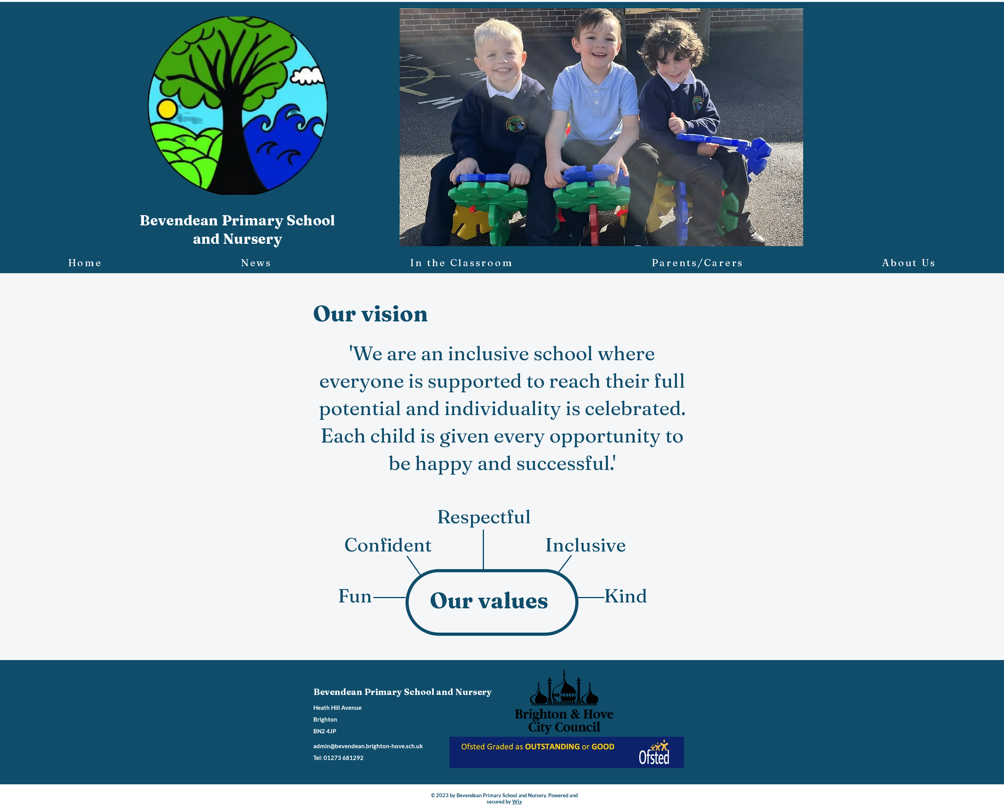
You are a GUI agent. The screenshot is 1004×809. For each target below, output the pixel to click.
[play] (784, 239)
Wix (517, 801)
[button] (601, 127)
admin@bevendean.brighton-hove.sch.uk (368, 745)
